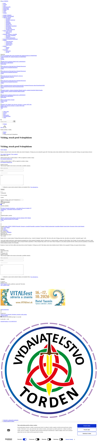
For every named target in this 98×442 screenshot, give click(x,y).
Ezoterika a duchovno (10, 19)
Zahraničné (8, 51)
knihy (8, 285)
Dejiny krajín (8, 45)
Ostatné (4, 10)
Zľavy (4, 113)
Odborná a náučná (7, 17)
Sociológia (8, 18)
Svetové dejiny (9, 42)
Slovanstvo (72, 226)
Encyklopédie (9, 28)
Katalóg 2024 (6, 9)
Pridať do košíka (6, 202)
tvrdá (5, 228)
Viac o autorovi (14, 154)
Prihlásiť (5, 124)
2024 (7, 231)
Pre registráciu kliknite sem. (6, 158)
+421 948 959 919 (13, 321)
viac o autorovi (4, 285)
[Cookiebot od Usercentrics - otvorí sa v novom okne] (8, 439)
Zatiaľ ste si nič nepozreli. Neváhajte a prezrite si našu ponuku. (14, 314)
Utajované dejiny (9, 41)
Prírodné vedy (9, 24)
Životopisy (8, 36)
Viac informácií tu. (34, 187)
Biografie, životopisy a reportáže (10, 34)
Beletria (4, 46)
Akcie (4, 5)
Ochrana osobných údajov (8, 421)
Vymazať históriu (4, 315)
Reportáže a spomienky (11, 35)
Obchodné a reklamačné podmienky (10, 420)
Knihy (4, 3)
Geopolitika (57, 226)
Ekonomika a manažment (11, 25)
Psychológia (8, 27)
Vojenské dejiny (9, 43)
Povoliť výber (87, 429)
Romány (7, 47)
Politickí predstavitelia (10, 37)
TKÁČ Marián (6, 227)
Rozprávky (5, 49)
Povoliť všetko (87, 425)
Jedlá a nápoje (9, 31)
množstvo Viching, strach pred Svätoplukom (10, 199)
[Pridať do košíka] (1, 84)
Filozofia (8, 21)
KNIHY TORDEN (7, 15)
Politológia (8, 22)
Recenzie (8, 154)
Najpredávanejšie (6, 6)
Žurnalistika (8, 23)
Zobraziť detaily (69, 439)
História (5, 40)
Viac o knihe (3, 154)
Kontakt (5, 12)
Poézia (7, 48)
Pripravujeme (6, 8)
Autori (4, 117)
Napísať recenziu (19, 176)
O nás (4, 11)
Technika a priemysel (10, 29)
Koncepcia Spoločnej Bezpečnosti (10, 39)
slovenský (5, 230)
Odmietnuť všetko (87, 433)
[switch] (37, 439)
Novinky (5, 4)
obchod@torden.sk (5, 321)
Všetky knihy (6, 111)
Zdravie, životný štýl (7, 30)
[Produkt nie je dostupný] (1, 65)
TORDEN (9, 232)
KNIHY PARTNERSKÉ (8, 16)
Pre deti (7, 52)
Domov (4, 132)
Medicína (8, 33)
